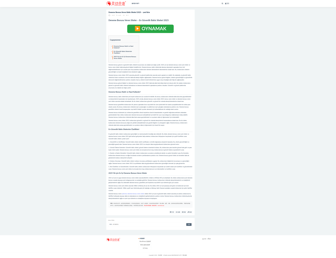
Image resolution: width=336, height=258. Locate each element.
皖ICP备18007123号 (177, 255)
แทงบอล (186, 240)
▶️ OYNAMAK (150, 28)
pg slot (204, 238)
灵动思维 (160, 255)
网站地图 (185, 255)
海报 (184, 212)
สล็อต (209, 238)
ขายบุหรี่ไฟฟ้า (179, 240)
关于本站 (145, 248)
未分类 (113, 15)
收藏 (178, 212)
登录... (111, 224)
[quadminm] (109, 15)
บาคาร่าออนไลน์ (169, 240)
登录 (228, 3)
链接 (190, 212)
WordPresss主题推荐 (145, 241)
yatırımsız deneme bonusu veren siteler (133, 193)
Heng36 (226, 238)
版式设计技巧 (135, 3)
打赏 (172, 212)
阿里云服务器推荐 (145, 245)
